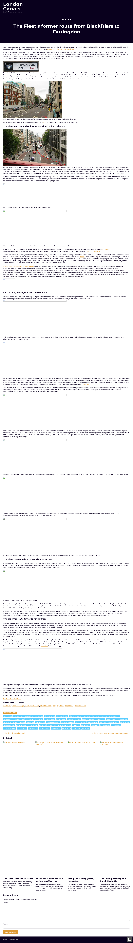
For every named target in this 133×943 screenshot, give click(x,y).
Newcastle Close (113, 722)
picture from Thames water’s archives (60, 49)
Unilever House (55, 728)
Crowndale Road (114, 716)
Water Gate (76, 728)
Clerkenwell (87, 716)
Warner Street (66, 728)
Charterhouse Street (75, 716)
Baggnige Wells (58, 706)
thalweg (82, 257)
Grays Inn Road (61, 719)
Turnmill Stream (44, 728)
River (14, 713)
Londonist (105, 249)
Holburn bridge (122, 719)
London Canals (13, 6)
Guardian (44, 646)
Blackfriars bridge (62, 716)
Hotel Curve (7, 722)
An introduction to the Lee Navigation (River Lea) (49, 880)
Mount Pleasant (45, 706)
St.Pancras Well (22, 728)
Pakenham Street (21, 725)
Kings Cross (30, 722)
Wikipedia (85, 384)
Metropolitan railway (67, 722)
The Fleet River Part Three (12, 699)
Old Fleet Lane (124, 722)
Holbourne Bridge (18, 706)
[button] (129, 939)
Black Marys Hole (50, 716)
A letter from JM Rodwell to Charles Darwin (18, 266)
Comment (6, 903)
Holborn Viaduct (111, 719)
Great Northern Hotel (73, 719)
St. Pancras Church (9, 728)
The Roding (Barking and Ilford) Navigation (113, 880)
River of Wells (52, 725)
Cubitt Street (8, 719)
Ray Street (42, 725)
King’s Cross (69, 706)
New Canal (103, 722)
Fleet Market (39, 719)
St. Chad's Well (116, 725)
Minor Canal (7, 713)
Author (5, 924)
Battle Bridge (29, 716)
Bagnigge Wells (18, 716)
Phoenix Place (33, 725)
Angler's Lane (8, 716)
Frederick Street (49, 719)
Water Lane (85, 728)
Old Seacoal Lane (9, 725)
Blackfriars (7, 706)
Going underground (93, 251)
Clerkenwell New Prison (100, 716)
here (44, 122)
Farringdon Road (19, 719)
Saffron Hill (76, 725)
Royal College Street (64, 725)
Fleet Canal (29, 719)
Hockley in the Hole (32, 706)
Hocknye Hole (100, 719)
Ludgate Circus (40, 722)
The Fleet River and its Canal (18, 879)
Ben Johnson (39, 716)
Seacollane (94, 725)
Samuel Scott (85, 725)
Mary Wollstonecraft (53, 722)
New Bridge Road (92, 722)
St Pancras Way (80, 706)
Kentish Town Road (19, 722)
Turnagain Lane (33, 728)
